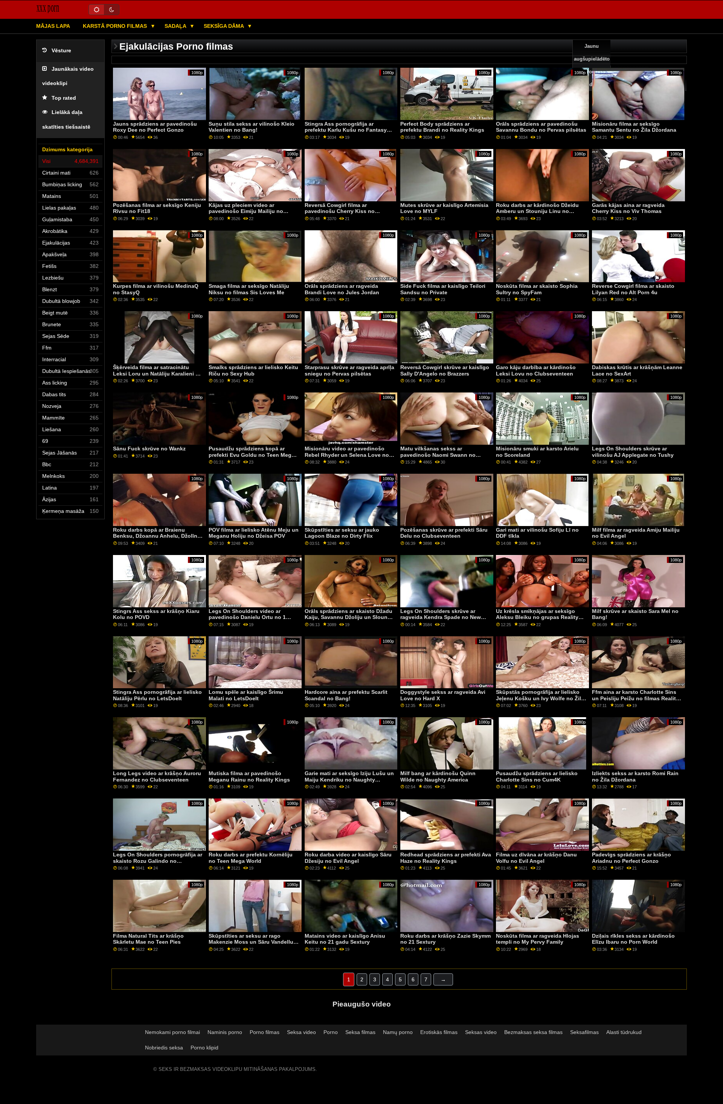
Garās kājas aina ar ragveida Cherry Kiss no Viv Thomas (628, 208)
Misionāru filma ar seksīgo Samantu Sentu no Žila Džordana (634, 127)
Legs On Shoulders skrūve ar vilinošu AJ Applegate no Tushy (633, 452)
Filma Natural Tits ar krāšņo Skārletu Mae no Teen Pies (148, 939)
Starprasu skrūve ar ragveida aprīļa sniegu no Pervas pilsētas (349, 370)
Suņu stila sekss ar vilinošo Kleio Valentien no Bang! (251, 127)
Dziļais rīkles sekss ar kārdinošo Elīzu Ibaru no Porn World (633, 939)
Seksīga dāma (224, 26)
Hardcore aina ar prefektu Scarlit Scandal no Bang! (346, 695)
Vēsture (61, 50)
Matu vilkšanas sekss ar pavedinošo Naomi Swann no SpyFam (438, 455)
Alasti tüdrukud (624, 1032)
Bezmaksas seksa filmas (533, 1032)
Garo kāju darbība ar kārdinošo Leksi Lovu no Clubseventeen (536, 370)
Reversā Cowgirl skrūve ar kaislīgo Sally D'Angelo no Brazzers (444, 370)
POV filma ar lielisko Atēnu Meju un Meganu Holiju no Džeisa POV (254, 533)
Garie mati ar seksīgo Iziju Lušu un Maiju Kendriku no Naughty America (349, 779)
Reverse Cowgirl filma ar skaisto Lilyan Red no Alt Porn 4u (633, 289)
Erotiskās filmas (439, 1032)
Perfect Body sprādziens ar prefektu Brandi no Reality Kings (442, 127)
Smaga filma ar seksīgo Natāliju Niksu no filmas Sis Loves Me (249, 289)
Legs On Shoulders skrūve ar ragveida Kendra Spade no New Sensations (440, 617)
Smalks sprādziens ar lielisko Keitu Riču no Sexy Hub (253, 370)
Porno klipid (204, 1048)
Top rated (64, 98)
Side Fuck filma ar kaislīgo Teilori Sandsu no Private (442, 289)
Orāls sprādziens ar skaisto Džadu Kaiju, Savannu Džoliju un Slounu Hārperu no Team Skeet (348, 617)
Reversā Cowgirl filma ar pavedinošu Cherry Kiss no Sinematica (340, 211)
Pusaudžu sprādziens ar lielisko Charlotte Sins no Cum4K (537, 776)
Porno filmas (264, 1032)
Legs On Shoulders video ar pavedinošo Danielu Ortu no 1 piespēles (247, 617)
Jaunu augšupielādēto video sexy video (592, 65)
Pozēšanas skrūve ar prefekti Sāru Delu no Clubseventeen (444, 533)
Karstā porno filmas (115, 26)
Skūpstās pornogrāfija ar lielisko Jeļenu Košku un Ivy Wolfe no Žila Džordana (540, 698)
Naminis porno (224, 1032)
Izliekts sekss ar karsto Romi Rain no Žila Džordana (635, 776)
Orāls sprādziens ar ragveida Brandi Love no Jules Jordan (342, 289)
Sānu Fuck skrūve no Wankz (149, 449)
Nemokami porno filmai (172, 1032)
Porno (330, 1032)
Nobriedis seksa (164, 1048)
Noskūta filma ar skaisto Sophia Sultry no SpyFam (537, 289)
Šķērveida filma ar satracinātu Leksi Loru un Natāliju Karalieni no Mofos (157, 373)
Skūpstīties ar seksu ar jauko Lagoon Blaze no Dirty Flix (342, 533)
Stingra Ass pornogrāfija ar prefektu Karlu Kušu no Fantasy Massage (346, 130)
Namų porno (398, 1032)
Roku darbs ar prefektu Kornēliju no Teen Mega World (251, 858)
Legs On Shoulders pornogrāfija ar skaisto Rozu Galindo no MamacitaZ (157, 861)
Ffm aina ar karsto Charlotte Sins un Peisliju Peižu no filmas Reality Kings (635, 698)
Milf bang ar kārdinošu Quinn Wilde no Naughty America (438, 776)
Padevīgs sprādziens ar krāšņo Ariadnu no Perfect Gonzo (631, 858)
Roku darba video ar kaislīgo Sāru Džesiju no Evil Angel (348, 858)
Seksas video (481, 1032)
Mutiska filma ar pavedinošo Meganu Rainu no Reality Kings (249, 776)
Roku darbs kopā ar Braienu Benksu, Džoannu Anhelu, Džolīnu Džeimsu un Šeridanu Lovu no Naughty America (157, 539)
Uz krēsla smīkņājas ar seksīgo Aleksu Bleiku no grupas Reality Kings (537, 617)
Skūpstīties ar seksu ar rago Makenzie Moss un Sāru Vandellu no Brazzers (251, 942)
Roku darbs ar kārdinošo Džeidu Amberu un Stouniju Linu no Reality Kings (537, 211)
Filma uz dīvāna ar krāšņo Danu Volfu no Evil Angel (536, 858)
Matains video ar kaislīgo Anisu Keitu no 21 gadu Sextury (345, 939)
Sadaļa (176, 26)
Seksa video (301, 1032)
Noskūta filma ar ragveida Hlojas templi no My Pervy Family (537, 939)
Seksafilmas (584, 1032)
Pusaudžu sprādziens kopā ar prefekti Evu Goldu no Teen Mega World (251, 455)
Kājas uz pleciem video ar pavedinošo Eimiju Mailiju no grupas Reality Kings (246, 211)
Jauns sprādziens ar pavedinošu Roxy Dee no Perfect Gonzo (155, 127)
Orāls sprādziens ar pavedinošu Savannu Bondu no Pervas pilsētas (541, 127)
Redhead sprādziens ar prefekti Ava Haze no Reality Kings (445, 858)
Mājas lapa (53, 26)
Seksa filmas (360, 1032)
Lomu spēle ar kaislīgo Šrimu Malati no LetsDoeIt (246, 695)
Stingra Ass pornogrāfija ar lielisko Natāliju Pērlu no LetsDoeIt (157, 695)
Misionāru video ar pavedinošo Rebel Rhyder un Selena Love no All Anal (347, 455)
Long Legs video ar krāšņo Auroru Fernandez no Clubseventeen (157, 776)
